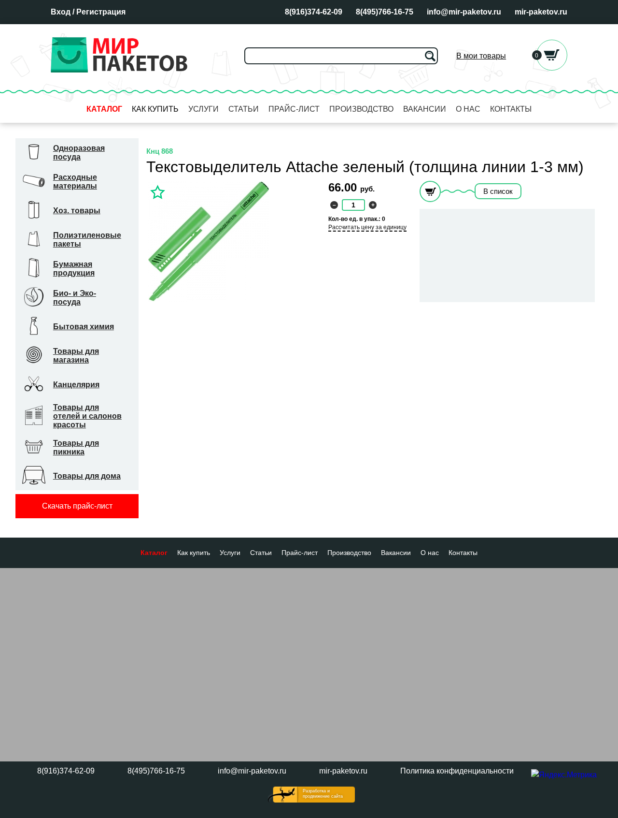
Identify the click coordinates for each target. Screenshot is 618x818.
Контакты (511, 109)
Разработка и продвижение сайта (323, 794)
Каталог (104, 109)
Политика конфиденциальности (457, 771)
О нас (468, 109)
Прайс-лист (294, 109)
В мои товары (481, 56)
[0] (551, 68)
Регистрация (101, 12)
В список (498, 191)
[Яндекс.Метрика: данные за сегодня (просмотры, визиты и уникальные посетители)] (564, 775)
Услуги (203, 109)
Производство (361, 109)
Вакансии (424, 109)
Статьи (243, 109)
